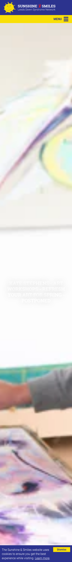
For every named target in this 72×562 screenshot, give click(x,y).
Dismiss (61, 549)
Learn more (42, 558)
